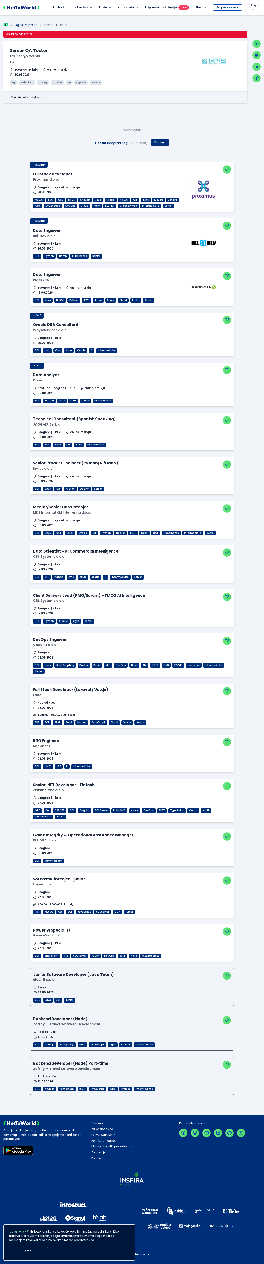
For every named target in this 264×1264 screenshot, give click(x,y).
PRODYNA (41, 280)
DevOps (70, 206)
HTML (71, 200)
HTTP (155, 665)
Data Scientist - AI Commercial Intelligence (75, 551)
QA (145, 665)
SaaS (73, 400)
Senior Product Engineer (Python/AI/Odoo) (75, 463)
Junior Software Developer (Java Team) (73, 974)
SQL (50, 200)
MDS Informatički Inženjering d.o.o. (62, 512)
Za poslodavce (227, 7)
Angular (85, 200)
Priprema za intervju (161, 7)
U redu (28, 1251)
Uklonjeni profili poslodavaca (112, 1147)
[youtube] (206, 1133)
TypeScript (98, 722)
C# (47, 810)
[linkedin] (256, 67)
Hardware (194, 665)
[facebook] (256, 44)
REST (133, 533)
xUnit (206, 810)
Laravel (81, 722)
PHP (37, 722)
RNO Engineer (46, 740)
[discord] (229, 1133)
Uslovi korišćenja (103, 1135)
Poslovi (58, 7)
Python (49, 256)
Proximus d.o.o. (46, 179)
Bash (144, 533)
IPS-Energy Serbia (25, 56)
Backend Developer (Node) (60, 1018)
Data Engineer (47, 230)
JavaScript (84, 911)
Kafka (135, 300)
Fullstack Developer (52, 174)
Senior (168, 206)
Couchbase (52, 206)
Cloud (84, 206)
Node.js (49, 1044)
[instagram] (195, 1133)
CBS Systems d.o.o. (49, 556)
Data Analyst (46, 375)
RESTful (109, 206)
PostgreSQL (67, 1044)
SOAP (70, 533)
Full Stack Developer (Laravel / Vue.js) (70, 689)
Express (126, 1044)
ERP (68, 444)
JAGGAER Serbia (46, 424)
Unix (47, 350)
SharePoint (52, 955)
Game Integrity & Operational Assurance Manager (83, 835)
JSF (58, 1000)
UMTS (48, 766)
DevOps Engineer (50, 639)
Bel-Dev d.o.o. (45, 235)
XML (47, 444)
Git (135, 200)
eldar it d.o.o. (44, 979)
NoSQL (124, 200)
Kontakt (97, 1158)
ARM (37, 206)
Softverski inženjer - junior (59, 879)
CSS (60, 200)
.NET (37, 810)
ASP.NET (60, 810)
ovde (90, 1240)
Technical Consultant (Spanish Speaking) (74, 419)
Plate (103, 7)
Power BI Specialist (51, 930)
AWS (86, 300)
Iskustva (81, 7)
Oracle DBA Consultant (55, 324)
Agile (97, 206)
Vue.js (127, 722)
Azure (98, 300)
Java (98, 200)
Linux (48, 488)
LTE (59, 766)
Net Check (41, 746)
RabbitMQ (119, 810)
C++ (57, 350)
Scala (110, 300)
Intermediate (150, 206)
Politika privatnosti (105, 1141)
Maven (158, 200)
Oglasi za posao (26, 25)
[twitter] (256, 55)
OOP (156, 533)
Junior (129, 911)
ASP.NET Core (43, 816)
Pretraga (159, 142)
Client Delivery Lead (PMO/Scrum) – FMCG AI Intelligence (89, 595)
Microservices (128, 206)
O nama (97, 1123)
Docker (84, 488)
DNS (166, 665)
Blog (198, 7)
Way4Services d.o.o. (50, 330)
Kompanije (126, 7)
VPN (108, 665)
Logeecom (42, 884)
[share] (256, 78)
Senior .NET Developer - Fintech (64, 784)
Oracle (110, 200)
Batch (63, 256)
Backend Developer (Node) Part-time (70, 1063)
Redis (96, 665)
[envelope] (241, 1133)
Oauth (193, 810)
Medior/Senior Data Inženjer (60, 507)
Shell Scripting (65, 665)
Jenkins (173, 200)
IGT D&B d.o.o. (45, 840)
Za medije (98, 1152)
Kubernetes (79, 256)
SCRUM (63, 621)
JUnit (146, 200)
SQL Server (101, 810)
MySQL (39, 200)
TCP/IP (178, 665)
